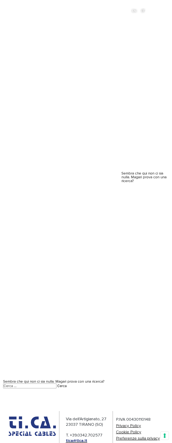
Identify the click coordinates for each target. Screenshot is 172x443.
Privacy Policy (128, 425)
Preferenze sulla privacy (138, 438)
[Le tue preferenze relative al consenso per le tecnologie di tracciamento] (165, 436)
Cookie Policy (128, 432)
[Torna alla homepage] (21, 10)
